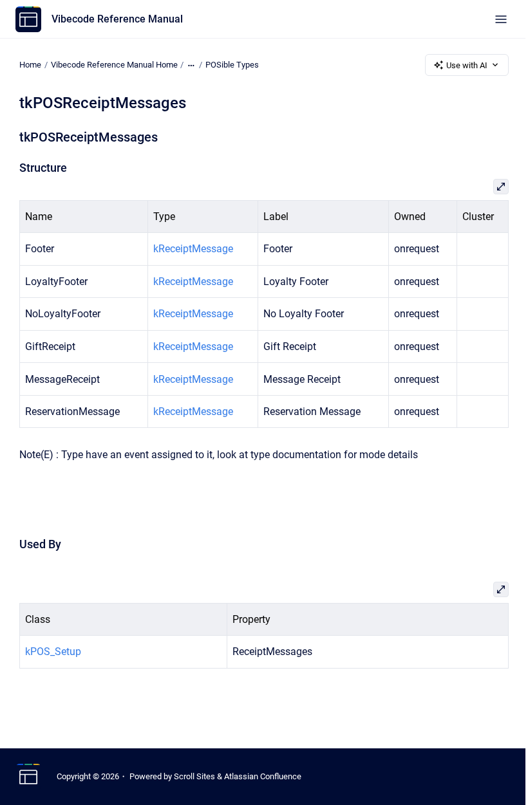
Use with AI (466, 65)
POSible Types (232, 64)
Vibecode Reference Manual (117, 19)
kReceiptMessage (193, 249)
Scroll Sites (194, 776)
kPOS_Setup (53, 651)
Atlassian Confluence (262, 776)
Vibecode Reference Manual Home (114, 64)
